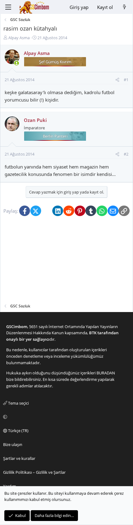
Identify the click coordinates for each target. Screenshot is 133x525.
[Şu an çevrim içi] (16, 63)
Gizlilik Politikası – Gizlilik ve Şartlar (34, 472)
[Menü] (8, 7)
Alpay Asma (19, 37)
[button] (65, 417)
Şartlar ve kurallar (19, 458)
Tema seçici (18, 403)
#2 (126, 154)
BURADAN (106, 373)
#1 (126, 79)
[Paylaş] (117, 80)
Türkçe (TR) (17, 430)
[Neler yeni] (124, 7)
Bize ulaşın (12, 444)
